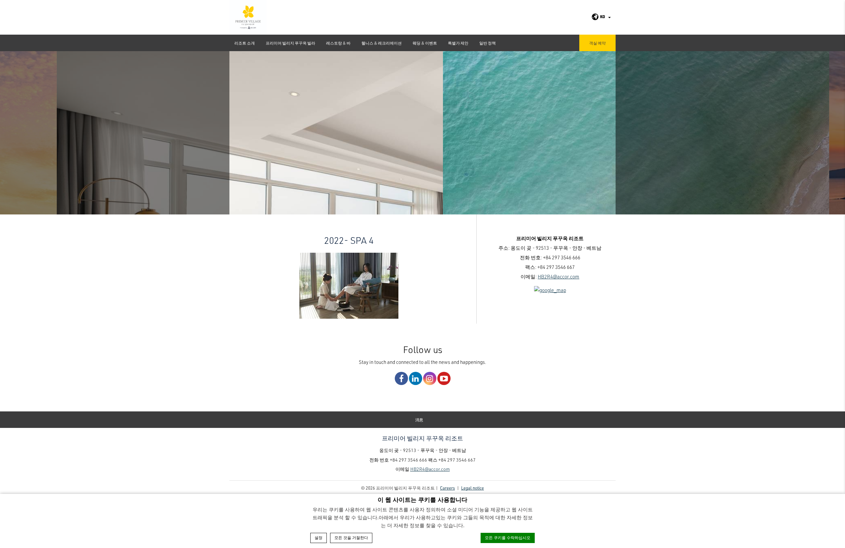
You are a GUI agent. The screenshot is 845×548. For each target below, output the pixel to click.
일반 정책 (487, 43)
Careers (447, 488)
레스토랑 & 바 (338, 43)
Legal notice (472, 488)
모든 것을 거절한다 (351, 537)
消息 (419, 419)
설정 (318, 537)
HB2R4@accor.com (558, 276)
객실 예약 (597, 43)
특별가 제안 (458, 43)
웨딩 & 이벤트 (425, 43)
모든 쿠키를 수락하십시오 (507, 537)
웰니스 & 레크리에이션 (381, 43)
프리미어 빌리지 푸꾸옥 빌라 (290, 43)
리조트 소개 (244, 43)
